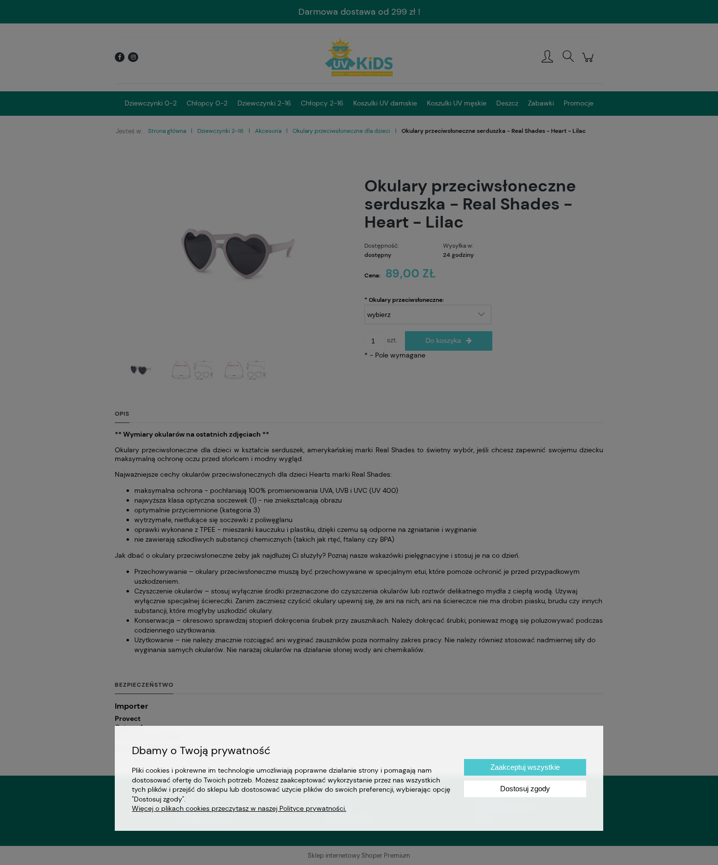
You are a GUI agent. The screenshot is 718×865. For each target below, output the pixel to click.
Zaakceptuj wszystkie (525, 767)
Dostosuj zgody (525, 788)
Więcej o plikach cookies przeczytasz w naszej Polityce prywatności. (239, 808)
